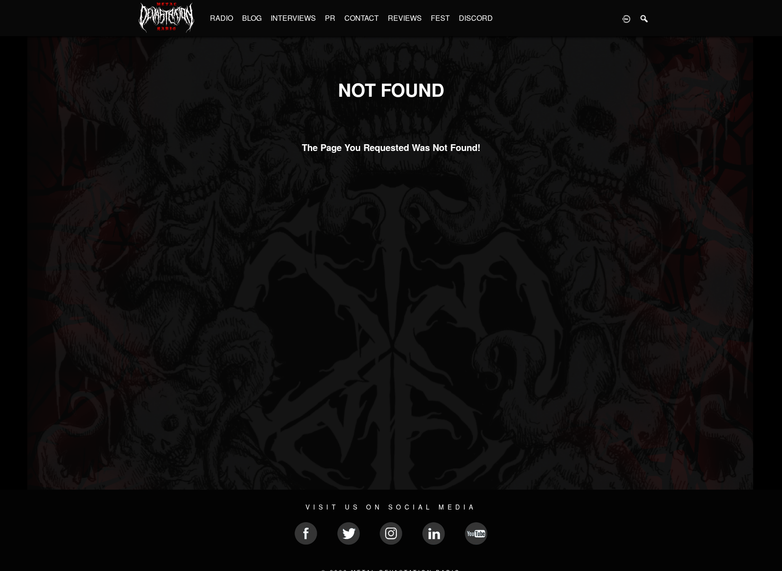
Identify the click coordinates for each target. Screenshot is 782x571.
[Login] (626, 18)
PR (330, 18)
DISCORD (476, 18)
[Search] (644, 18)
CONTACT (361, 18)
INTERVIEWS (293, 18)
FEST (440, 18)
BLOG (252, 18)
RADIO (221, 18)
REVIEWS (405, 18)
